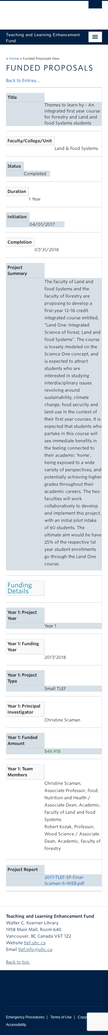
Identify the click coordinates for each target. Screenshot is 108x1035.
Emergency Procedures (25, 1017)
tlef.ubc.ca (35, 942)
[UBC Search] (95, 7)
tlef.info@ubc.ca (35, 949)
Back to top (18, 962)
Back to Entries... (23, 80)
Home (14, 58)
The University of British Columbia (39, 12)
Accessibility (16, 1025)
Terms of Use (61, 1017)
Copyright (86, 1017)
